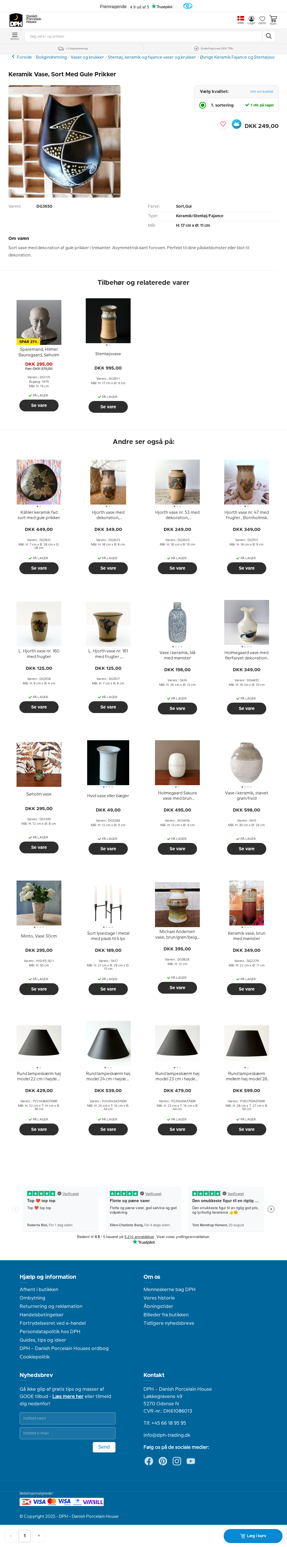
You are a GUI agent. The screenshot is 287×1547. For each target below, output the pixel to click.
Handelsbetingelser (42, 1315)
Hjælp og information (48, 1277)
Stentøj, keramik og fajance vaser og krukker (152, 57)
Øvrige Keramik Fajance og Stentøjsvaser (240, 57)
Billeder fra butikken (166, 1315)
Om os (152, 1277)
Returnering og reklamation (51, 1306)
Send (104, 1447)
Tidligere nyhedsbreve (169, 1323)
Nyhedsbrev (36, 1375)
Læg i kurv (256, 1536)
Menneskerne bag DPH (170, 1289)
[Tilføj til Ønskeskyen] (236, 124)
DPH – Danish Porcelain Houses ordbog (64, 1348)
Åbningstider (158, 1306)
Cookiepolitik (35, 1357)
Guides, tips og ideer (43, 1340)
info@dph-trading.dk (167, 1435)
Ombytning (32, 1298)
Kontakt (154, 1375)
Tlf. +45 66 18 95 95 (165, 1423)
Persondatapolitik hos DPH (50, 1332)
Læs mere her (68, 1396)
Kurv (273, 23)
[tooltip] (39, 353)
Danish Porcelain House (32, 19)
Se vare (39, 405)
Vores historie (159, 1298)
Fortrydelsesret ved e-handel (53, 1323)
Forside (24, 57)
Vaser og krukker (87, 57)
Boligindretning (51, 57)
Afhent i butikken (39, 1289)
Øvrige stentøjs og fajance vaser (14, 56)
